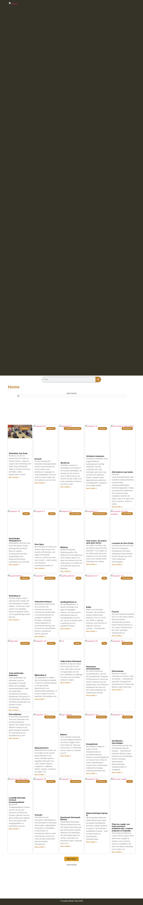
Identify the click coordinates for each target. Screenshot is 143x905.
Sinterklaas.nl (14, 596)
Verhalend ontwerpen (95, 456)
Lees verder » (14, 477)
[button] (71, 859)
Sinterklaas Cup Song (18, 453)
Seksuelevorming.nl (43, 602)
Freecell (115, 612)
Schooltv (38, 815)
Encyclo (38, 459)
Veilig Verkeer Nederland (70, 661)
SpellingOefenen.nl (68, 602)
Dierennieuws (117, 671)
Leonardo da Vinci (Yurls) (122, 543)
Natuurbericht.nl (41, 748)
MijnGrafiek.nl (40, 675)
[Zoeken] (98, 379)
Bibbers (63, 735)
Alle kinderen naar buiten (122, 472)
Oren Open (39, 544)
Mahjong (64, 547)
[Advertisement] (71, 881)
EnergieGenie (92, 744)
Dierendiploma (15, 714)
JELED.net (64, 463)
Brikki (88, 607)
